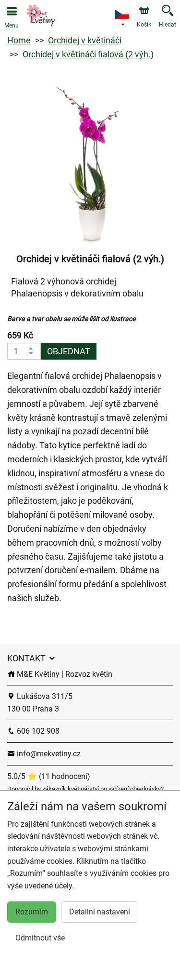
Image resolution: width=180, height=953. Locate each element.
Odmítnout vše (40, 937)
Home (19, 40)
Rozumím (31, 911)
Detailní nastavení (99, 911)
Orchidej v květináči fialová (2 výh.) (88, 54)
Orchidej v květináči (84, 40)
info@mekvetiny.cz (48, 753)
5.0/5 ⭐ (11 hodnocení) (48, 776)
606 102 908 (37, 731)
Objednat (68, 351)
